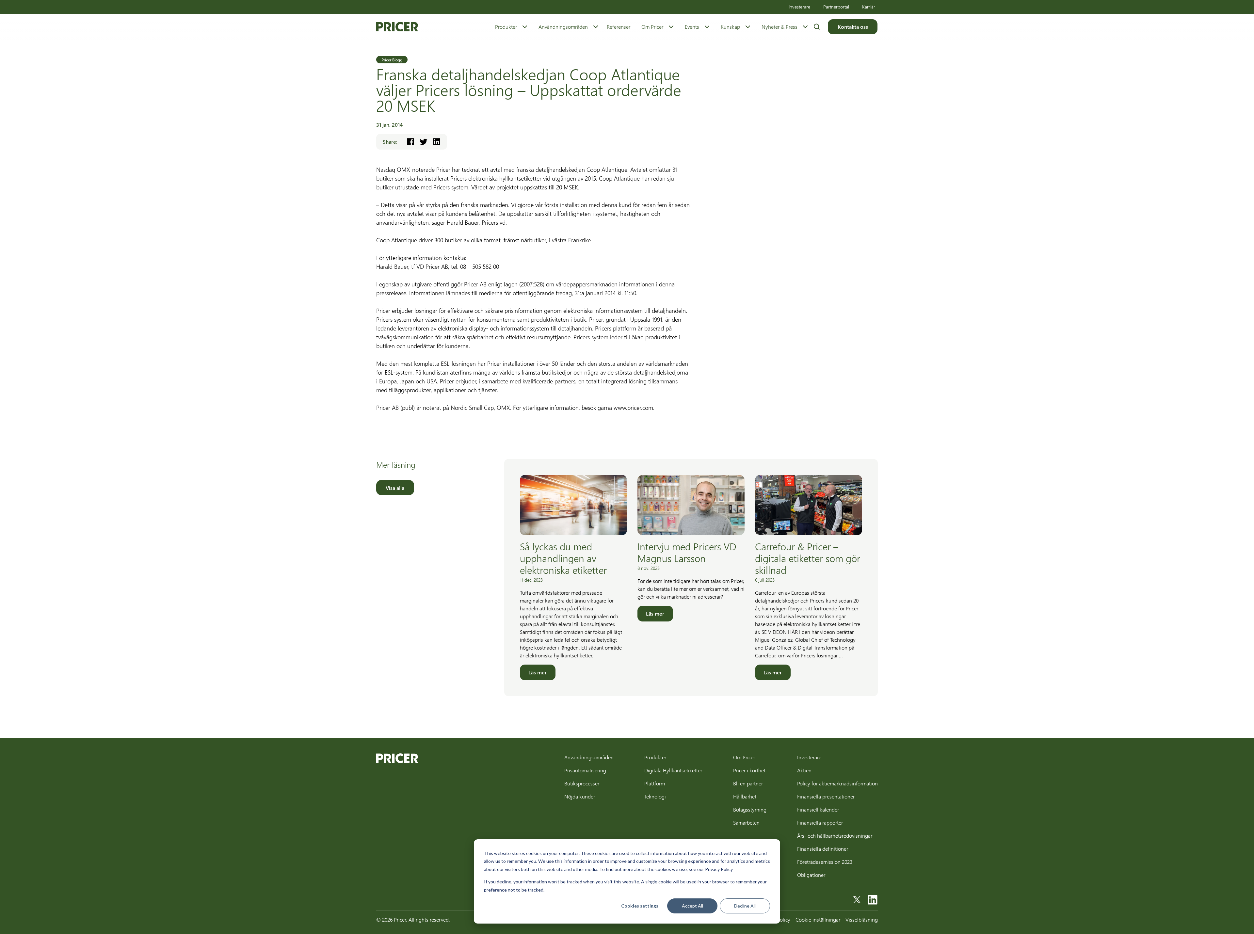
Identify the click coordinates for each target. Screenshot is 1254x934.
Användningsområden (563, 26)
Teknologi (655, 796)
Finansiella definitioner (822, 848)
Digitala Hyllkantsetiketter (673, 770)
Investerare (799, 7)
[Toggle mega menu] (525, 27)
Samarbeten (746, 822)
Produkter (506, 26)
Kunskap (730, 26)
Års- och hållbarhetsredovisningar (834, 835)
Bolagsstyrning (749, 809)
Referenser (618, 26)
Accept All (692, 906)
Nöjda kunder (579, 796)
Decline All (745, 906)
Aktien (804, 770)
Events (692, 26)
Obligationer (811, 874)
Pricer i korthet (749, 770)
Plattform (654, 783)
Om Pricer (652, 26)
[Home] (397, 27)
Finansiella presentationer (826, 796)
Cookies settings (639, 906)
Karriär (868, 7)
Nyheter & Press (779, 26)
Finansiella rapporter (820, 822)
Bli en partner (748, 783)
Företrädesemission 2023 (824, 861)
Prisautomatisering (585, 770)
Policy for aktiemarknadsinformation (837, 783)
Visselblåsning (861, 919)
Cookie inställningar (818, 919)
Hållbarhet (744, 796)
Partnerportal (836, 7)
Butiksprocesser (581, 783)
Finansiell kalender (818, 809)
